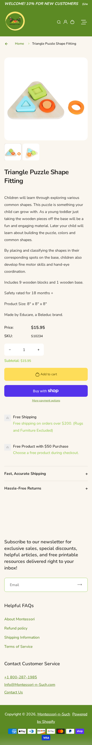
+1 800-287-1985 (20, 677)
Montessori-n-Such (53, 714)
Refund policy (15, 628)
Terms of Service (18, 646)
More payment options (46, 400)
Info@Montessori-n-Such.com (29, 684)
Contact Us (13, 692)
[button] (12, 151)
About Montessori (19, 619)
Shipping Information (22, 637)
